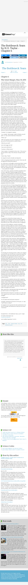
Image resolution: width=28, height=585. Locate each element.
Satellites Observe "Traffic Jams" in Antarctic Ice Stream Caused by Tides (12, 458)
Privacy (22, 573)
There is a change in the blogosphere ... (10, 523)
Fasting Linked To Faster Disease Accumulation (12, 433)
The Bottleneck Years (14, 68)
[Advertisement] (14, 16)
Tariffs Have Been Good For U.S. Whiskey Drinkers (13, 432)
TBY (9, 323)
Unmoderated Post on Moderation (9, 490)
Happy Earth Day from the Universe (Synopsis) (12, 537)
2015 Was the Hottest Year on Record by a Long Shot (13, 481)
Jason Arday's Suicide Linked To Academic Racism (13, 449)
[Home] (9, 34)
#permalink (19, 358)
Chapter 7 (25, 72)
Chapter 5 (3, 72)
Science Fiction (14, 323)
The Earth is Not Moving (6, 469)
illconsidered (4, 39)
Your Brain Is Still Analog (7, 435)
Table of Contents (14, 72)
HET (6, 323)
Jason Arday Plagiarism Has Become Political (12, 448)
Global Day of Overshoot (7, 502)
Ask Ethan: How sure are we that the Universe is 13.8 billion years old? (13, 552)
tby (19, 323)
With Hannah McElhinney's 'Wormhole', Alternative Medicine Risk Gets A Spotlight (13, 437)
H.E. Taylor (14, 71)
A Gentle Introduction (5, 317)
